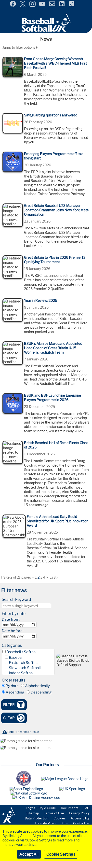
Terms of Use (54, 813)
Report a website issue (23, 732)
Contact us (81, 823)
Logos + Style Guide (41, 808)
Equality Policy (45, 823)
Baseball (16, 657)
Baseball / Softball (22, 652)
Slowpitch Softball (25, 668)
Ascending (15, 692)
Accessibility (80, 818)
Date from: (11, 619)
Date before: (12, 631)
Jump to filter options (19, 47)
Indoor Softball (22, 673)
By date (12, 686)
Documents (70, 808)
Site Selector (85, 4)
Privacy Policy (79, 813)
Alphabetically (37, 686)
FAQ (86, 808)
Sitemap (32, 813)
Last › (54, 577)
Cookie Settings (60, 854)
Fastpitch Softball (24, 662)
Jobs (64, 823)
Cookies (59, 818)
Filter (9, 705)
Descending (41, 692)
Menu (4, 2)
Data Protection (37, 818)
